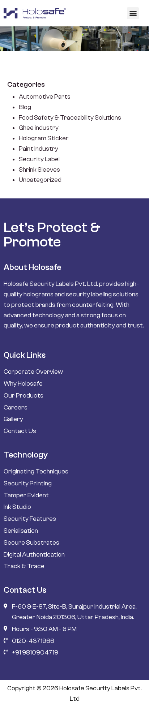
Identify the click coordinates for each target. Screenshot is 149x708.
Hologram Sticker (44, 138)
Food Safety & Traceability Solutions (70, 117)
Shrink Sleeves (39, 169)
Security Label (39, 159)
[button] (133, 13)
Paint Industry (38, 149)
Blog (25, 107)
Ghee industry (39, 128)
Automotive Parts (45, 96)
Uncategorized (40, 180)
